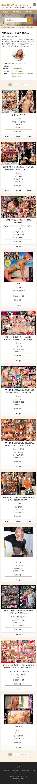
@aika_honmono (19, 73)
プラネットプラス (19, 122)
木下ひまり (23, 226)
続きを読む (18, 131)
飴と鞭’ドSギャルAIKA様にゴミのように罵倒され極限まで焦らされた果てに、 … (18, 168)
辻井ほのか (19, 671)
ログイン (21, 778)
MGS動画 (5, 12)
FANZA (18, 136)
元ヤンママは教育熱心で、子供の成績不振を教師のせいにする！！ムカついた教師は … (18, 666)
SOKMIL (30, 136)
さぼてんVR (19, 399)
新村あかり (14, 226)
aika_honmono (16, 76)
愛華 (18, 284)
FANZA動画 (17, 12)
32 (22, 85)
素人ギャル (19, 565)
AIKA (19, 119)
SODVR (19, 346)
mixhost (18, 781)
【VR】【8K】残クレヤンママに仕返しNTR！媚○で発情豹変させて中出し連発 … (18, 338)
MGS (7, 136)
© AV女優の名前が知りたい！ (18, 776)
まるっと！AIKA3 (18, 115)
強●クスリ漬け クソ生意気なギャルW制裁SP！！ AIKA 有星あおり (19, 612)
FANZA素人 (30, 12)
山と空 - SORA (19, 620)
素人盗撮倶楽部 (19, 291)
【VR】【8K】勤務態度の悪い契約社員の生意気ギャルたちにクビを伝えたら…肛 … (18, 444)
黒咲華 (22, 449)
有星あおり (22, 617)
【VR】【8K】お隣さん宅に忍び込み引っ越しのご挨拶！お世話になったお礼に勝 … (18, 391)
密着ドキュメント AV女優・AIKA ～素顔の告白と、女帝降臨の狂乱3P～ (18, 498)
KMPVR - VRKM (19, 232)
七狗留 (19, 176)
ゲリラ (19, 733)
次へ (26, 85)
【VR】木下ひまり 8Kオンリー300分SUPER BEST (18, 221)
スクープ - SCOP (19, 675)
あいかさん (18, 726)
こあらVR (19, 452)
